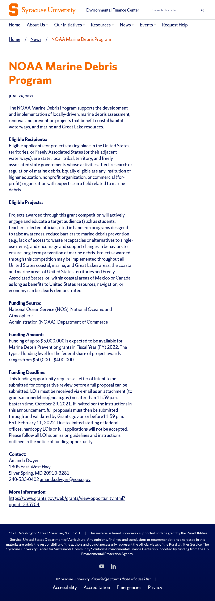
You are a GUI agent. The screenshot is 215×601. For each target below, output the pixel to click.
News (125, 25)
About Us (36, 25)
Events (146, 25)
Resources (101, 25)
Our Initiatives (68, 25)
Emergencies (129, 587)
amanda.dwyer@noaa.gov (65, 479)
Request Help (175, 25)
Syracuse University (74, 578)
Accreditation (97, 587)
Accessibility (65, 587)
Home (14, 25)
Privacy (155, 587)
